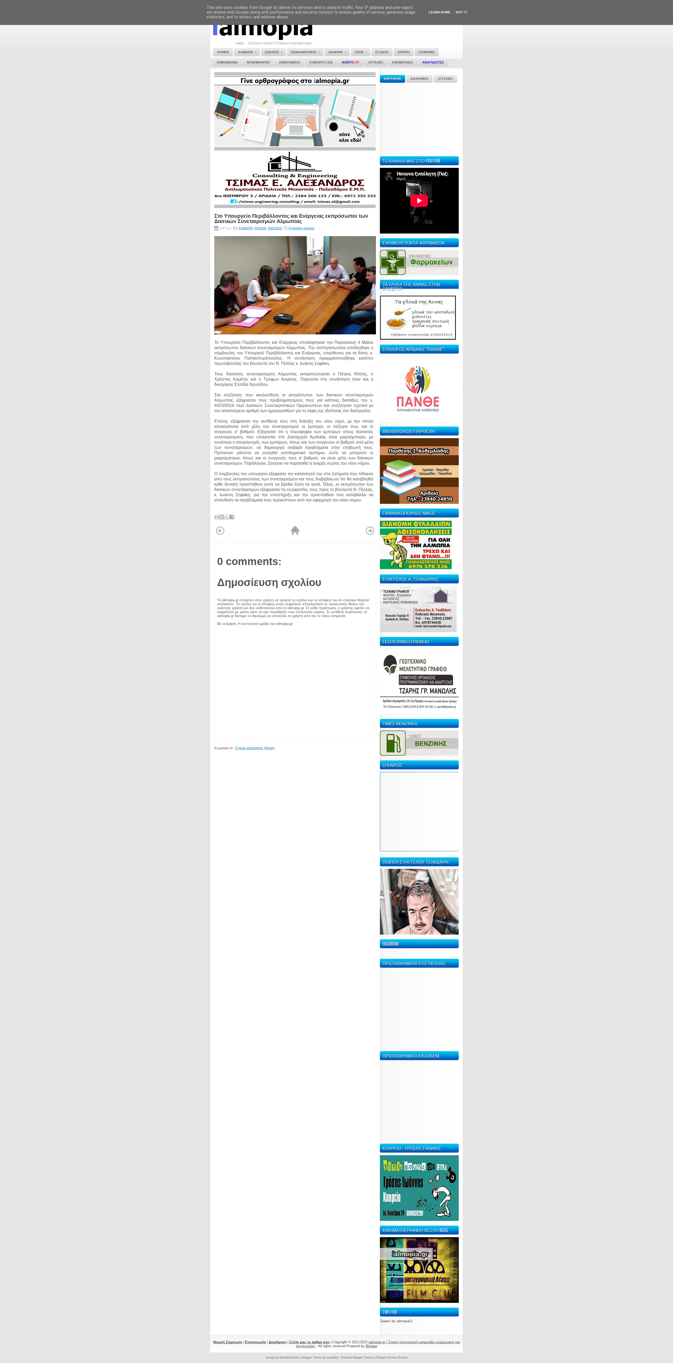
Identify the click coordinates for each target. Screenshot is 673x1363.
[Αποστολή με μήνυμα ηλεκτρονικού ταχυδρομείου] (216, 517)
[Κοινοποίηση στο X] (226, 517)
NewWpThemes (289, 1357)
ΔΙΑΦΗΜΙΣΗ (419, 79)
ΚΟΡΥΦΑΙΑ (392, 79)
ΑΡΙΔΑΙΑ (260, 228)
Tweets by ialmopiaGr (396, 1321)
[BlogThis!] (221, 517)
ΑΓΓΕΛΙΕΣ (445, 79)
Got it (461, 12)
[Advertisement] (419, 119)
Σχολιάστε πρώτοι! (301, 228)
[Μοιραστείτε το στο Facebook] (231, 517)
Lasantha (332, 1357)
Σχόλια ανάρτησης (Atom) (254, 748)
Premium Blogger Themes (357, 1357)
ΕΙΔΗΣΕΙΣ (275, 228)
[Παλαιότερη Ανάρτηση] (370, 534)
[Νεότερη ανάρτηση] (220, 534)
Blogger (371, 1346)
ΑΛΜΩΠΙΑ (245, 228)
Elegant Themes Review (391, 1357)
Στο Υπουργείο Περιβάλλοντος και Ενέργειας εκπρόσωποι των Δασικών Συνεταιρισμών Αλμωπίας (291, 218)
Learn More (439, 12)
